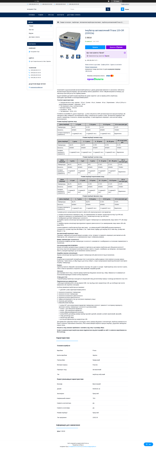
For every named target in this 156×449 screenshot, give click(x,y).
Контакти (60, 15)
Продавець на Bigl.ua (78, 445)
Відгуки (31, 33)
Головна (32, 15)
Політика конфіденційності (89, 446)
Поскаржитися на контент (75, 446)
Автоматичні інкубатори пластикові (90, 22)
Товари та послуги (65, 22)
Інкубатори (75, 22)
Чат (150, 444)
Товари (40, 15)
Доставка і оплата (73, 15)
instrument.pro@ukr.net (36, 87)
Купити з (113, 47)
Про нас (51, 15)
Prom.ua (86, 443)
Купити (95, 47)
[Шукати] (108, 9)
